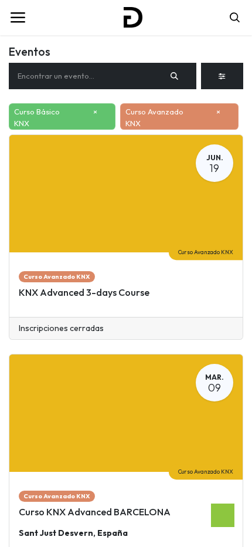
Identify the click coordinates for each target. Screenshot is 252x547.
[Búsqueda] (174, 76)
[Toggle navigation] (17, 17)
